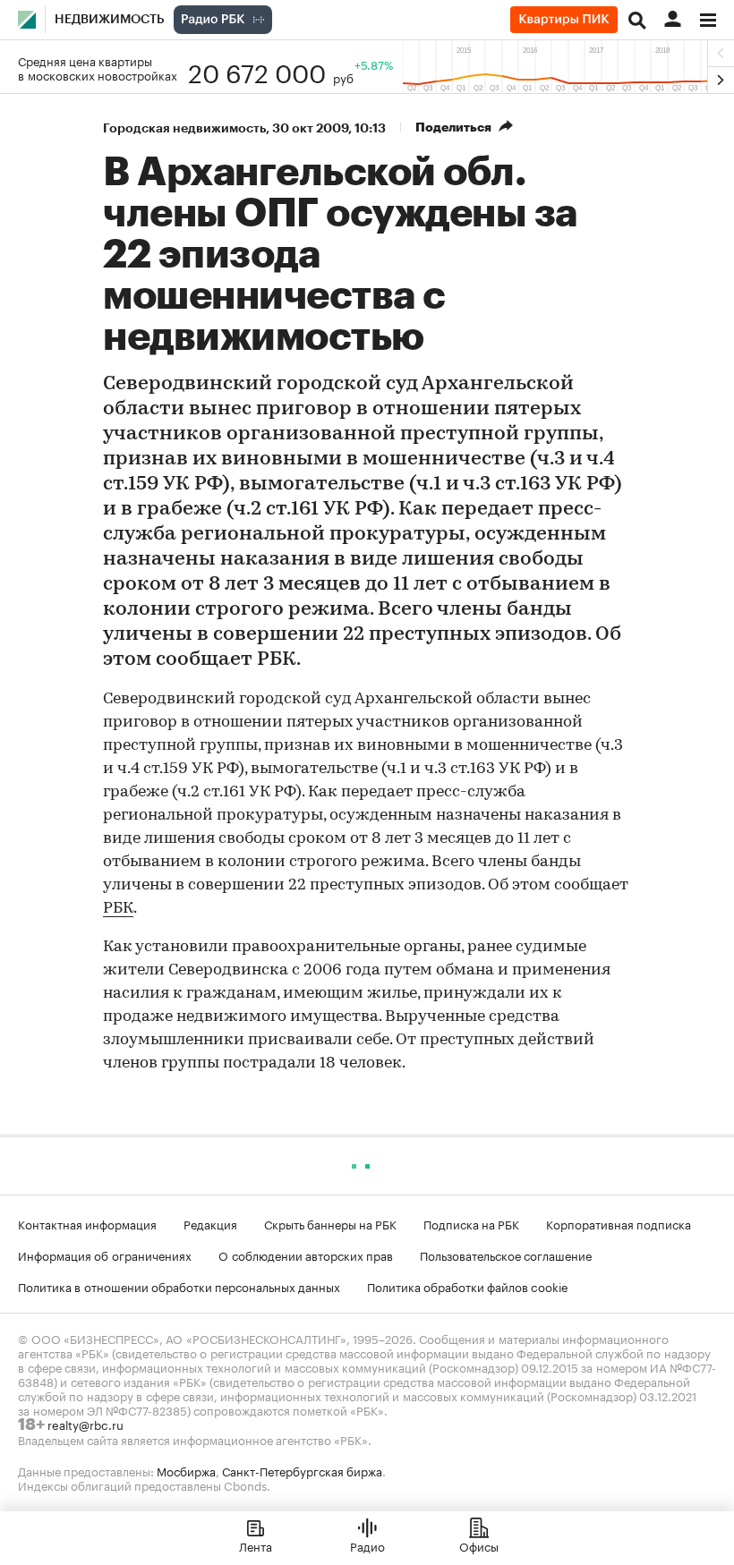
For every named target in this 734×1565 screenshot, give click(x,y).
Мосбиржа (186, 1470)
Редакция (210, 1223)
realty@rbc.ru (85, 1424)
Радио (367, 1545)
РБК (118, 909)
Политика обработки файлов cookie (467, 1286)
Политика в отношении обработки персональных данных (179, 1286)
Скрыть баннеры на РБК (330, 1223)
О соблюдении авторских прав (305, 1254)
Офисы (479, 1545)
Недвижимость (110, 19)
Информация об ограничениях (105, 1254)
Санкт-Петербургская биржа (302, 1470)
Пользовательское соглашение (506, 1254)
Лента (255, 1545)
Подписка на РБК (471, 1223)
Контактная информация (87, 1223)
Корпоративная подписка (618, 1223)
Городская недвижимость (184, 128)
